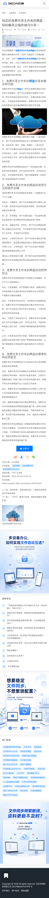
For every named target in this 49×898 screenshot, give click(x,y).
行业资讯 (22, 13)
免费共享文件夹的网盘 (24, 50)
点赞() (25, 448)
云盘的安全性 (13, 661)
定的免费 (16, 466)
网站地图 (25, 890)
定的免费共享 (27, 466)
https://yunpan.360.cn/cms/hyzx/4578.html (21, 483)
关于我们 (6, 890)
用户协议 (15, 890)
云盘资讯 (12, 13)
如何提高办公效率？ (15, 655)
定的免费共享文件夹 (11, 469)
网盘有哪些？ (12, 650)
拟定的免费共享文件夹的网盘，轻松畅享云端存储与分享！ (12, 523)
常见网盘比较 (13, 666)
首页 (4, 13)
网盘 (32, 81)
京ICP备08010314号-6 (22, 886)
